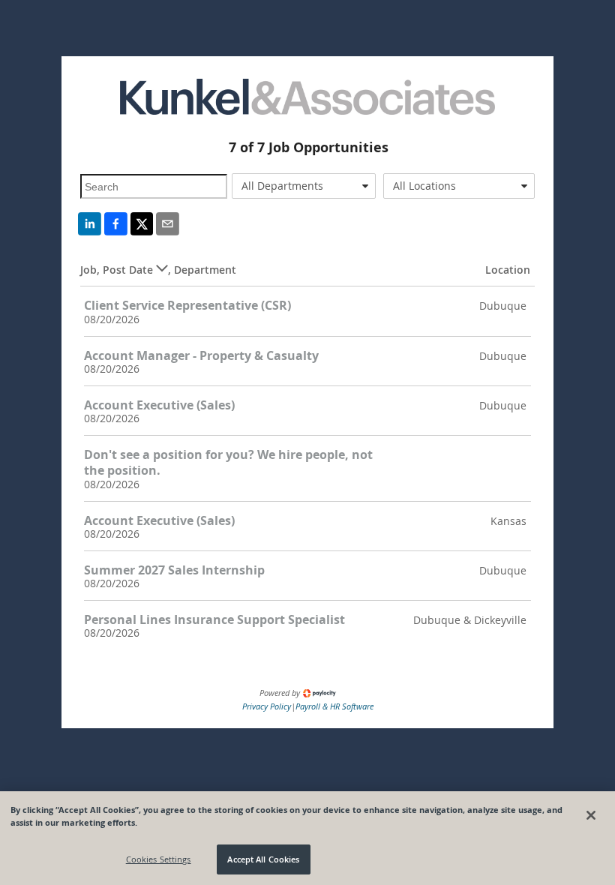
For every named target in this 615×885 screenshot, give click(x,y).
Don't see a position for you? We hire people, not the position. (228, 462)
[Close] (591, 815)
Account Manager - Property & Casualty (201, 355)
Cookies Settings (158, 859)
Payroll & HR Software (335, 706)
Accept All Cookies (263, 859)
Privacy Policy (266, 706)
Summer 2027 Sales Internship (174, 570)
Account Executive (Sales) (159, 405)
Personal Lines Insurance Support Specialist (214, 619)
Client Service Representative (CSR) (187, 305)
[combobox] (304, 186)
